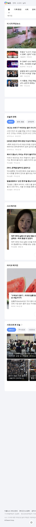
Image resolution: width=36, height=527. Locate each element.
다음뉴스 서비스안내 (11, 511)
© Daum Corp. (9, 520)
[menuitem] (9, 9)
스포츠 (19, 3)
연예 (14, 3)
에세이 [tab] (10, 122)
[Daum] (5, 3)
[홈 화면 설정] (31, 522)
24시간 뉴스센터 (24, 511)
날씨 (24, 3)
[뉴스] (9, 3)
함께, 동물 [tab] (20, 122)
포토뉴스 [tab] (11, 330)
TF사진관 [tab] (21, 330)
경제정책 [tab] (31, 122)
